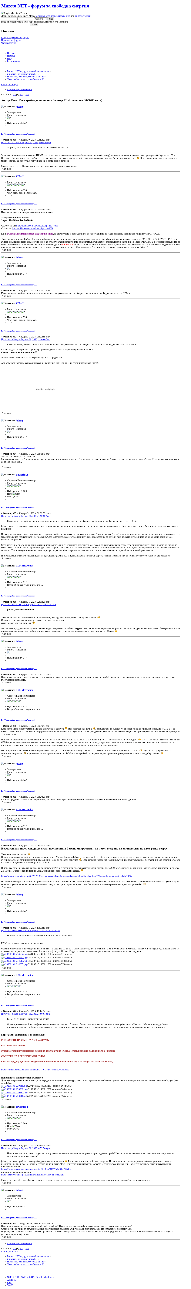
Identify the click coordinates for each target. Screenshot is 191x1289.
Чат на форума (8, 43)
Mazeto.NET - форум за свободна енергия (45, 6)
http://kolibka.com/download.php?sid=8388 (32, 228)
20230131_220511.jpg (16, 1085)
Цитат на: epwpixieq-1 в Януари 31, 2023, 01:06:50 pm (28, 604)
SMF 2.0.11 (13, 1277)
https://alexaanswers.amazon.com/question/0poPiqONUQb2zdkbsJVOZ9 (36, 1169)
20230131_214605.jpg (16, 964)
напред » (13, 84)
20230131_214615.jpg (16, 961)
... (24, 94)
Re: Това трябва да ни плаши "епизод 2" (19, 134)
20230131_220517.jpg (16, 1092)
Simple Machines (45, 1277)
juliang (19, 106)
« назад (5, 84)
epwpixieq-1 (22, 474)
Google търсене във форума (15, 37)
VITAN (20, 176)
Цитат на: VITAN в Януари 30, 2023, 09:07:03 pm (26, 142)
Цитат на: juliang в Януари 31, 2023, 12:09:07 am (25, 339)
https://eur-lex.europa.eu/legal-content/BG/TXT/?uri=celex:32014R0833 (35, 1069)
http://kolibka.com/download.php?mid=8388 (37, 225)
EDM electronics (24, 565)
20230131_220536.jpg (16, 1089)
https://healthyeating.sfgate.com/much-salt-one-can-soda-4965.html (32, 1174)
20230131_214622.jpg (16, 957)
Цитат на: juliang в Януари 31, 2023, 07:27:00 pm (25, 1148)
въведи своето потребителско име (53, 16)
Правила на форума (11, 40)
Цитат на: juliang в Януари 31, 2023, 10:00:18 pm (25, 1014)
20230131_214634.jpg (16, 954)
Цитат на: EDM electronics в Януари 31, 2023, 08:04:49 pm (30, 930)
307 (27, 94)
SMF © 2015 (27, 1277)
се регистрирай (83, 16)
